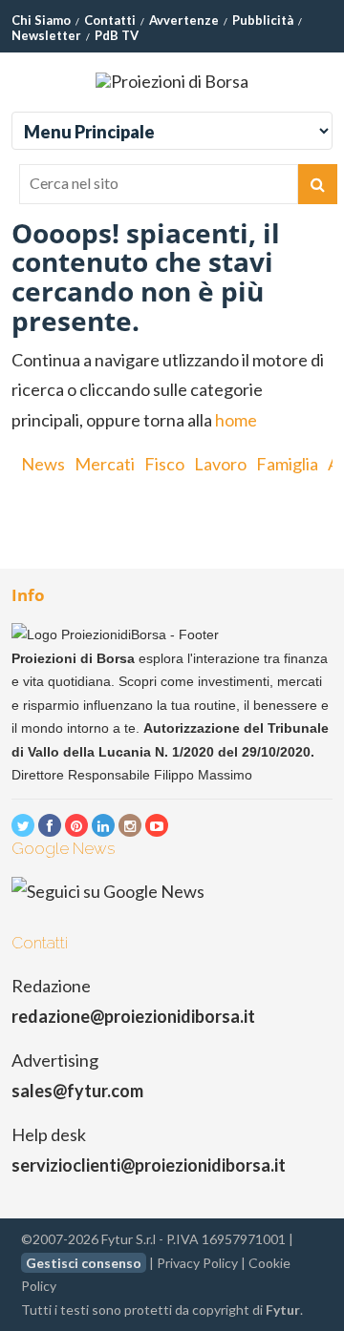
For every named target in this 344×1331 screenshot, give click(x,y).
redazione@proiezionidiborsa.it (133, 1016)
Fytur (283, 1309)
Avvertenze (184, 20)
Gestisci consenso (83, 1263)
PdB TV (117, 35)
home (236, 419)
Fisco (164, 463)
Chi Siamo (41, 20)
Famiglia (287, 463)
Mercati (105, 463)
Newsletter (46, 35)
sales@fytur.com (77, 1090)
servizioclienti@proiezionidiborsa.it (148, 1164)
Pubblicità (262, 20)
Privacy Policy (197, 1263)
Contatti (110, 20)
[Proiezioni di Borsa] (172, 81)
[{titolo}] (22, 825)
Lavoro (220, 463)
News (43, 463)
